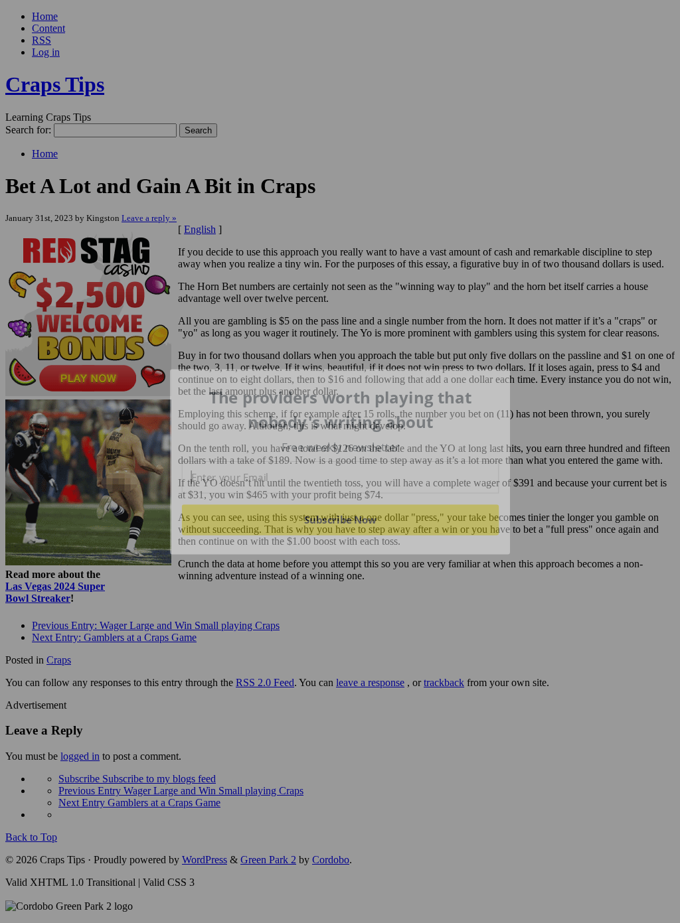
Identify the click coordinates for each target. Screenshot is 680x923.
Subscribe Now (340, 519)
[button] (340, 410)
